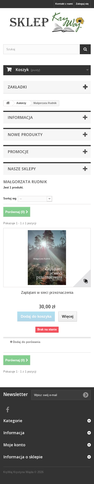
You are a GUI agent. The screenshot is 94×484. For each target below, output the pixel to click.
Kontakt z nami (64, 3)
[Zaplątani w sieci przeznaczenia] (47, 257)
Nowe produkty (25, 134)
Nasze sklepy (22, 168)
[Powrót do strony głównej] (8, 103)
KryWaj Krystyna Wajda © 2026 (23, 472)
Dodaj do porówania (26, 342)
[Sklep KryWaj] (47, 22)
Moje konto (14, 444)
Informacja (20, 117)
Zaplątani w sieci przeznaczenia (47, 292)
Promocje (18, 151)
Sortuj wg (9, 198)
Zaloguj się (82, 3)
